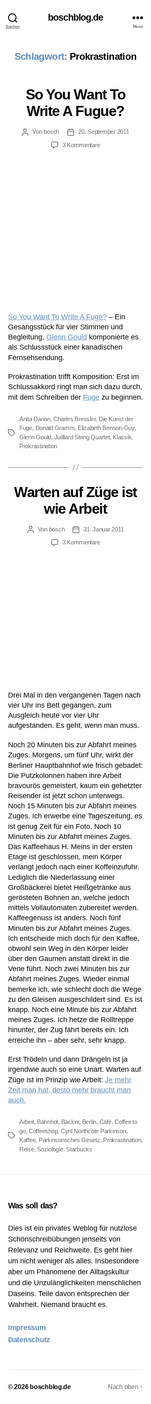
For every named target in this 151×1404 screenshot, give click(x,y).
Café (105, 1121)
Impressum (27, 1328)
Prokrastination (38, 446)
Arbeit (26, 1121)
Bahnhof (47, 1121)
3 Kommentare (81, 144)
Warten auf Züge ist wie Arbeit (75, 500)
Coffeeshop (43, 1131)
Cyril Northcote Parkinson (93, 1131)
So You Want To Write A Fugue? (75, 102)
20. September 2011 (103, 131)
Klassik (122, 437)
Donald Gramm (55, 427)
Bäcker (70, 1121)
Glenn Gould (66, 337)
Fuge (91, 397)
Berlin (89, 1121)
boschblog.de (75, 17)
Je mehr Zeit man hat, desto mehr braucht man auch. (69, 1090)
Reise (26, 1149)
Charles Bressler (74, 418)
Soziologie (50, 1149)
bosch (51, 131)
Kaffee (27, 1139)
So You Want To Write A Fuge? (57, 317)
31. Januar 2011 (103, 529)
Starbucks (79, 1149)
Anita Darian (34, 418)
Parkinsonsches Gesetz (69, 1139)
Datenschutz (29, 1340)
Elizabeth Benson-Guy (106, 427)
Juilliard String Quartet (82, 437)
